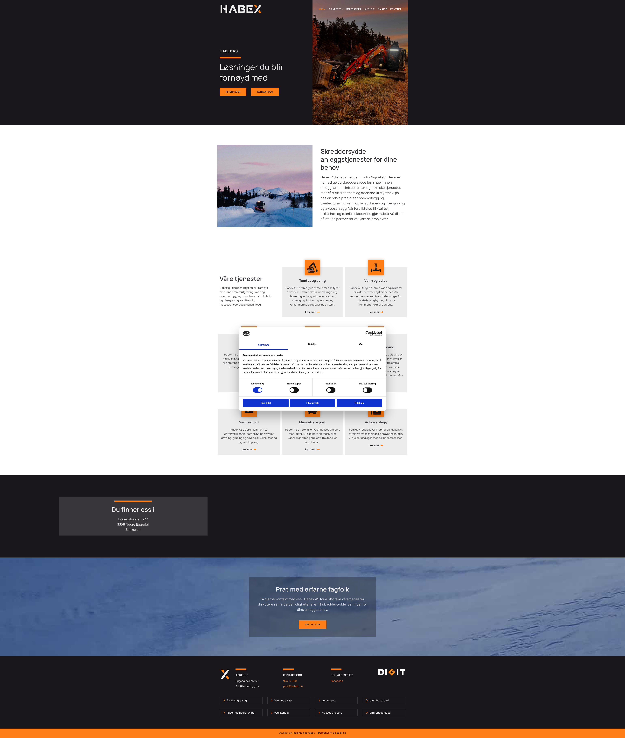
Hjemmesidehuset (303, 732)
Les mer (310, 312)
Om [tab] (361, 344)
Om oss (382, 9)
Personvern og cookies (332, 732)
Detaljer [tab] (312, 344)
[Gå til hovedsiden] (241, 9)
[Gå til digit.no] (391, 672)
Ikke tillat (266, 403)
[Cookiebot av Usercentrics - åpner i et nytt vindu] (368, 333)
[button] (233, 92)
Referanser (353, 9)
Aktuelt (369, 9)
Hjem (322, 9)
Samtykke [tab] (263, 344)
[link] (336, 9)
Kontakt (395, 9)
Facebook (337, 681)
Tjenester (335, 9)
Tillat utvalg (312, 403)
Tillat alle (359, 403)
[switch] (294, 390)
